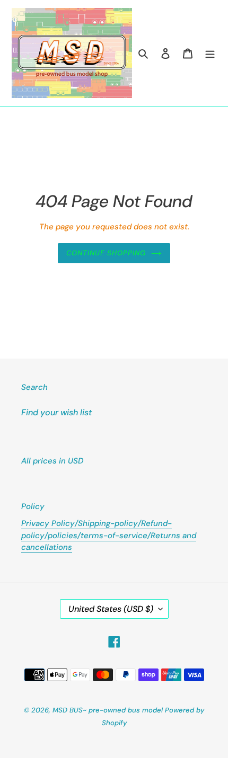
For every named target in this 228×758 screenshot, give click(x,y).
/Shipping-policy (106, 523)
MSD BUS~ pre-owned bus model (107, 710)
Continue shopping (106, 252)
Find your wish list (56, 412)
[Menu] (210, 53)
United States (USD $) (110, 608)
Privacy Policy (48, 523)
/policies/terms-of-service (96, 535)
